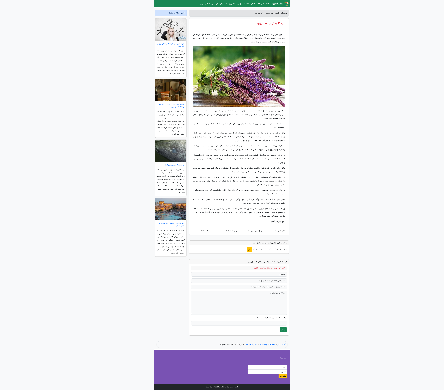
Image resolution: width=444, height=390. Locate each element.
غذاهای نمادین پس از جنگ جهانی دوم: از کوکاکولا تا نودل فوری (171, 105)
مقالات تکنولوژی (243, 3)
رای (249, 249)
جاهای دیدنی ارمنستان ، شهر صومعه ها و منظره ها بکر (171, 224)
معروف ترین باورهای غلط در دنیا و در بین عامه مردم (171, 45)
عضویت (283, 376)
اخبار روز (232, 3)
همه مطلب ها (263, 3)
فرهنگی (253, 3)
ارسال (283, 329)
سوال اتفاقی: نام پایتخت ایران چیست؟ (272, 317)
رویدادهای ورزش (206, 3)
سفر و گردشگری (221, 3)
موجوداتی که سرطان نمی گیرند (174, 165)
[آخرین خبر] (280, 3)
